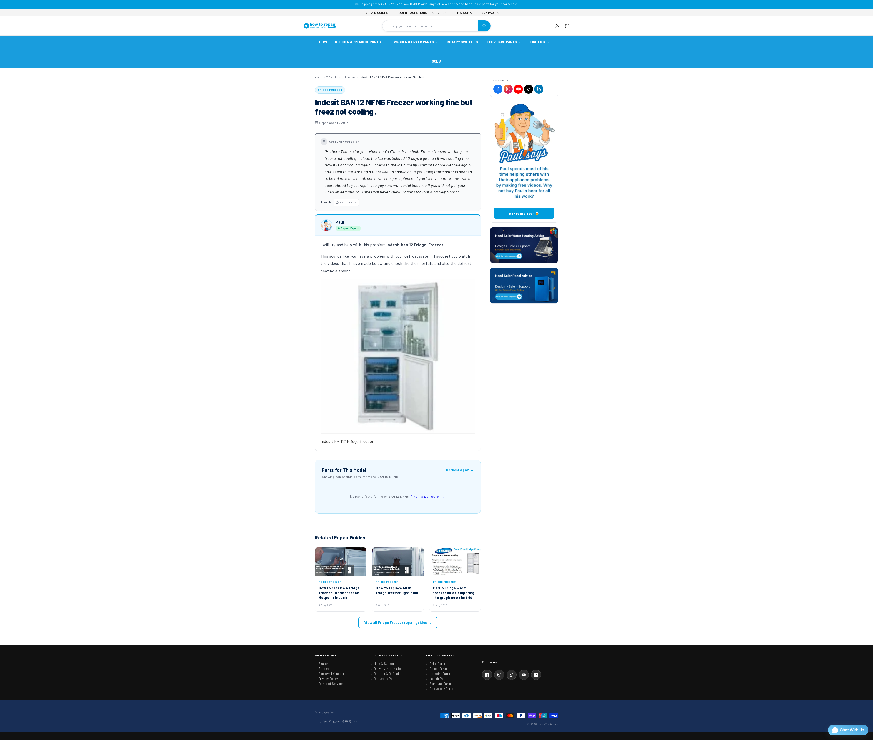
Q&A (329, 77)
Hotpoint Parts (439, 673)
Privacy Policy (328, 678)
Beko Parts (437, 663)
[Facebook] (497, 89)
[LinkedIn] (538, 89)
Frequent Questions (410, 13)
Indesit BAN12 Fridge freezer (347, 441)
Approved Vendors (332, 673)
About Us (439, 13)
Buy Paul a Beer (494, 13)
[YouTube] (518, 89)
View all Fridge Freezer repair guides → (397, 622)
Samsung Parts (440, 683)
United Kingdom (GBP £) (335, 721)
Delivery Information (388, 668)
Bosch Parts (438, 668)
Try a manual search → (428, 496)
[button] (361, 42)
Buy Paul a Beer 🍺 (524, 213)
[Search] (484, 25)
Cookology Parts (441, 688)
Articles (324, 668)
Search (324, 663)
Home (319, 77)
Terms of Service (331, 683)
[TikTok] (528, 89)
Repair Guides (376, 13)
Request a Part (384, 678)
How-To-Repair (548, 724)
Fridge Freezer (345, 77)
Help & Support (464, 13)
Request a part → (460, 470)
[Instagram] (508, 89)
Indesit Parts (438, 678)
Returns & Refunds (387, 673)
